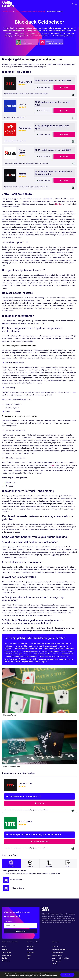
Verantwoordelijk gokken (60, 958)
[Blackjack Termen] (39, 690)
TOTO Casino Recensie (40, 841)
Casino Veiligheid (57, 952)
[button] (72, 4)
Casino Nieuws (57, 955)
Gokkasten (11, 866)
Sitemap (55, 964)
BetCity (4, 958)
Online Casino (7, 11)
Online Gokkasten (17, 880)
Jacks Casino (6, 952)
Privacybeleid (56, 961)
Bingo (67, 866)
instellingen (53, 976)
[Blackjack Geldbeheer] (39, 742)
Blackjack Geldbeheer (11, 766)
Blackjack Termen (10, 715)
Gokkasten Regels (17, 888)
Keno (28, 958)
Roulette (52, 465)
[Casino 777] (10, 83)
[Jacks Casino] (10, 129)
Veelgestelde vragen (59, 949)
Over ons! (55, 946)
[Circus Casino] (10, 153)
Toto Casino (6, 961)
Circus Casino (6, 955)
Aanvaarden (67, 975)
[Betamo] (10, 175)
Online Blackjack (39, 11)
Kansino (4, 949)
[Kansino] (10, 106)
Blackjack (58, 204)
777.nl (4, 946)
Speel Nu (65, 87)
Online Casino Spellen (22, 11)
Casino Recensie (44, 87)
